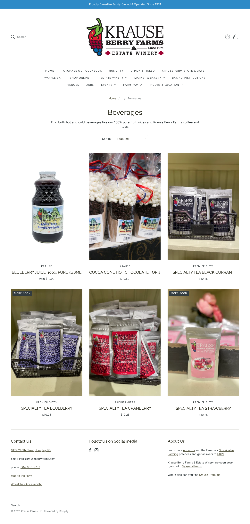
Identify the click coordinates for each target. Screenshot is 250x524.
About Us (189, 450)
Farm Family (133, 84)
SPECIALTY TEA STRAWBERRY (203, 408)
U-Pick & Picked (142, 70)
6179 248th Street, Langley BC (31, 450)
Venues (73, 84)
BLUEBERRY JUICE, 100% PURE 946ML (46, 272)
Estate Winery (112, 77)
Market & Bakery (148, 77)
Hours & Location (164, 84)
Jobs (90, 84)
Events (107, 84)
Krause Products (209, 474)
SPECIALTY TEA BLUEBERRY (46, 408)
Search (15, 505)
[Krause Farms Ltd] (125, 37)
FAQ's (220, 454)
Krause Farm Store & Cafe (183, 70)
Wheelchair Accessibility (26, 484)
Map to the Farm (21, 475)
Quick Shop (46, 254)
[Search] (13, 37)
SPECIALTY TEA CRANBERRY (125, 408)
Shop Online (80, 77)
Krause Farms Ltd (31, 511)
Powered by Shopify (56, 511)
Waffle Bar (53, 77)
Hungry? (116, 70)
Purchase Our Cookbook (82, 70)
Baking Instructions (189, 77)
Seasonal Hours (192, 466)
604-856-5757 (30, 467)
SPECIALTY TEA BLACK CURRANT (203, 272)
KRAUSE (46, 266)
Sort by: (107, 138)
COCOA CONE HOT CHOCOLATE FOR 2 (125, 272)
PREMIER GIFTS (203, 266)
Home (49, 70)
